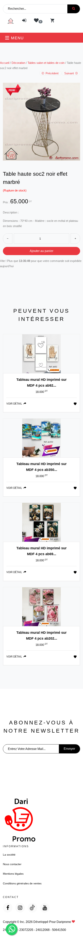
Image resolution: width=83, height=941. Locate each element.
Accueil (4, 62)
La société (9, 854)
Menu (16, 38)
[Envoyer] (73, 8)
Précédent (52, 73)
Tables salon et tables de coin (46, 62)
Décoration (18, 62)
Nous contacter (12, 864)
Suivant (69, 73)
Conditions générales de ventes (22, 883)
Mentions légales (13, 873)
